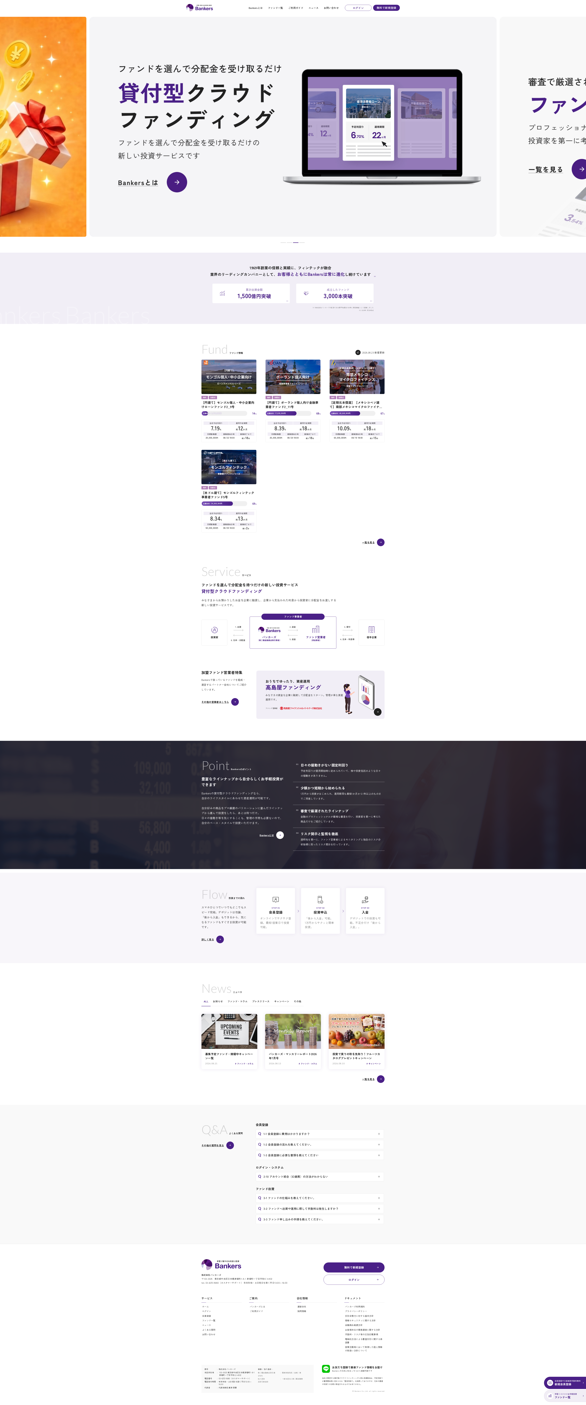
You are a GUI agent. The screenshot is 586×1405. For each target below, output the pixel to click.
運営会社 (301, 1306)
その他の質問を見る (212, 1145)
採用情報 (301, 1311)
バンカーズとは (257, 1306)
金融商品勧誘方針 (354, 1325)
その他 (297, 1001)
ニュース (314, 8)
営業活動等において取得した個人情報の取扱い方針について (363, 1348)
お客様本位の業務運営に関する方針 (362, 1329)
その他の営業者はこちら (215, 702)
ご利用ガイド (295, 8)
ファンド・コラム (238, 1001)
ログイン (358, 8)
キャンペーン (281, 1001)
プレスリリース (261, 1001)
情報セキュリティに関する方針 (360, 1320)
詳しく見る (207, 939)
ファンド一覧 (275, 8)
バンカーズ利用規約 (355, 1306)
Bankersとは (256, 8)
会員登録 (206, 1315)
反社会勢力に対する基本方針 (359, 1315)
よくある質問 (208, 1329)
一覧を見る (368, 542)
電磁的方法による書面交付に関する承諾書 (363, 1341)
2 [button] (289, 243)
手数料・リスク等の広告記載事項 (361, 1334)
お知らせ (218, 1001)
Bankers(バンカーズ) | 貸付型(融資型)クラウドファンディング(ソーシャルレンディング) (199, 8)
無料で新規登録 (386, 8)
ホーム (205, 1306)
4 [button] (302, 243)
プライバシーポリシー (356, 1311)
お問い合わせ (331, 8)
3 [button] (295, 243)
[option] (293, 127)
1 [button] (283, 243)
